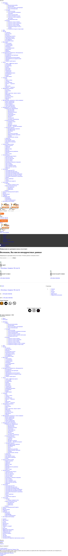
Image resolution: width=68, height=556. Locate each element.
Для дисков (7, 68)
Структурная (8, 71)
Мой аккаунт (54, 293)
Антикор (7, 81)
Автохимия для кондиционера (12, 172)
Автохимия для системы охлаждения (13, 173)
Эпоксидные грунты (10, 38)
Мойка (6, 4)
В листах (7, 89)
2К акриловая (8, 65)
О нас (52, 290)
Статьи (52, 292)
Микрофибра (8, 198)
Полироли (7, 197)
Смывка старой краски (10, 61)
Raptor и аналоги (9, 145)
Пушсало (7, 152)
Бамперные (7, 51)
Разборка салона (11, 121)
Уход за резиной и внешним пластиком (17, 331)
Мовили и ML (8, 149)
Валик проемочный (9, 102)
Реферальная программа (56, 295)
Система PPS (11, 118)
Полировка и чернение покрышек (13, 162)
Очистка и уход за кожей (13, 24)
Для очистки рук (9, 157)
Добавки (7, 59)
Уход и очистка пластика (11, 166)
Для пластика (8, 33)
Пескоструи (10, 113)
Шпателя (10, 124)
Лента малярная (8, 103)
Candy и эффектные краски (11, 63)
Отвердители (8, 70)
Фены (9, 132)
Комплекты (10, 189)
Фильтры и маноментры (13, 119)
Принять (12, 553)
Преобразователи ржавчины (11, 151)
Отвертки (10, 122)
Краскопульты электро (13, 137)
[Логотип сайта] (5, 209)
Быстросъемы (11, 109)
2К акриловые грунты (10, 36)
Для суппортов (8, 82)
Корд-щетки (8, 97)
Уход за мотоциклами (13, 8)
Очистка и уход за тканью (14, 21)
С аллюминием (8, 44)
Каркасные (10, 188)
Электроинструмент (9, 127)
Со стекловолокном (9, 48)
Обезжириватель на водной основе (13, 58)
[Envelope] (1, 303)
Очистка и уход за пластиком (14, 23)
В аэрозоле (7, 32)
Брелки (7, 190)
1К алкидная (8, 64)
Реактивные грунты (9, 37)
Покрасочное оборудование (11, 108)
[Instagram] (34, 310)
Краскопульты (11, 110)
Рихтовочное (8, 139)
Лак (6, 84)
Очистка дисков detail (13, 14)
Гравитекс (7, 147)
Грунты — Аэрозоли (10, 83)
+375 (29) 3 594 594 (4, 217)
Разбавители (8, 56)
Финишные (8, 46)
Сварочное (7, 138)
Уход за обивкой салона (10, 165)
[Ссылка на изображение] (2, 285)
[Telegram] (6, 303)
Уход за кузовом (9, 164)
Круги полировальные (10, 200)
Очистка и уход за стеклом (14, 25)
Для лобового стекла (10, 140)
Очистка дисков (9, 159)
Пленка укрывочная (9, 105)
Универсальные (8, 45)
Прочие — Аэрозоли (10, 87)
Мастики (7, 150)
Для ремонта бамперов (10, 141)
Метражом (7, 94)
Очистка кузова (11, 11)
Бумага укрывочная (9, 101)
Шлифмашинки (11, 130)
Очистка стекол (8, 160)
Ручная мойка (11, 6)
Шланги (10, 116)
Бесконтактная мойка (13, 5)
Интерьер (7, 20)
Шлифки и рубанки (12, 125)
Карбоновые (8, 49)
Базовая (7, 67)
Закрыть (2, 541)
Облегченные (8, 43)
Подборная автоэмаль (10, 72)
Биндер (7, 75)
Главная (53, 289)
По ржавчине (8, 74)
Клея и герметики (9, 178)
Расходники (10, 115)
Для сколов (7, 69)
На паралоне (8, 95)
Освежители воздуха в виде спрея (15, 29)
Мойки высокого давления (14, 134)
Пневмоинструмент (12, 112)
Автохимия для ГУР (9, 170)
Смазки (7, 179)
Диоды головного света (13, 184)
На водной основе (9, 40)
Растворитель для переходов (11, 55)
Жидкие (7, 50)
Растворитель (8, 53)
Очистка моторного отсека (14, 15)
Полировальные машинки (14, 128)
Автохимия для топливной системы (13, 175)
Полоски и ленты (9, 96)
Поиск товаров (3, 210)
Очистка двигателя (9, 158)
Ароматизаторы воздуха (10, 156)
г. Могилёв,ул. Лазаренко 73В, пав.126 (10, 268)
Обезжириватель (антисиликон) (12, 57)
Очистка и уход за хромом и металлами (17, 334)
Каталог (53, 291)
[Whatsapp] (10, 303)
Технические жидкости (10, 181)
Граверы (10, 135)
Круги (6, 91)
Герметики (7, 146)
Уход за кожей (8, 163)
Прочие (7, 99)
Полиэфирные (8, 39)
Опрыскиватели (11, 114)
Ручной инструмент (9, 120)
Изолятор (7, 34)
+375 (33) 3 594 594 (4, 218)
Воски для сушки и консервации (15, 7)
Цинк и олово (8, 153)
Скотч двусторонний (10, 106)
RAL (6, 78)
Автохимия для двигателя (11, 171)
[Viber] (14, 303)
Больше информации (5, 553)
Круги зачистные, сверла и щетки (13, 93)
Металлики (7, 86)
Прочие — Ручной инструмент (15, 126)
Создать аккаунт (3, 548)
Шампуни (7, 168)
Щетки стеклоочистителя (11, 185)
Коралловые (8, 90)
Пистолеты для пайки (13, 133)
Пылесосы (10, 131)
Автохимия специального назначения (13, 176)
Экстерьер (7, 9)
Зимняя (7, 177)
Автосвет (7, 183)
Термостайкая (8, 76)
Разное (6, 143)
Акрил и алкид (8, 80)
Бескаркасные (11, 187)
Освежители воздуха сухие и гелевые (16, 343)
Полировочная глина (12, 19)
